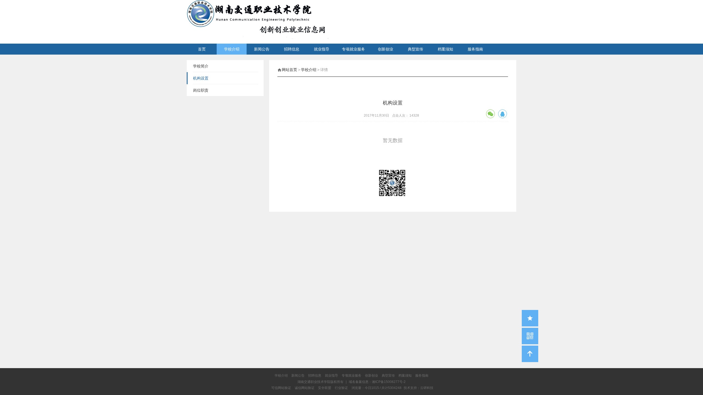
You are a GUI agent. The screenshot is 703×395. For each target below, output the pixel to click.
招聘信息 (291, 49)
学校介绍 (231, 49)
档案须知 (445, 49)
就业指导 (321, 49)
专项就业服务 (353, 49)
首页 (202, 49)
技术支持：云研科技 (418, 388)
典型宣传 (415, 49)
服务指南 (475, 49)
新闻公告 (261, 49)
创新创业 (385, 49)
